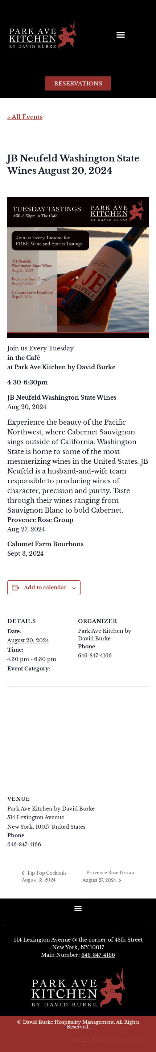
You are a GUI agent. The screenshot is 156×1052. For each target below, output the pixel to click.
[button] (121, 34)
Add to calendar (45, 587)
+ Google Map (105, 827)
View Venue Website (33, 853)
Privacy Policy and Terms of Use (109, 1039)
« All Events (24, 117)
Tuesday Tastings (29, 678)
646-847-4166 (98, 955)
